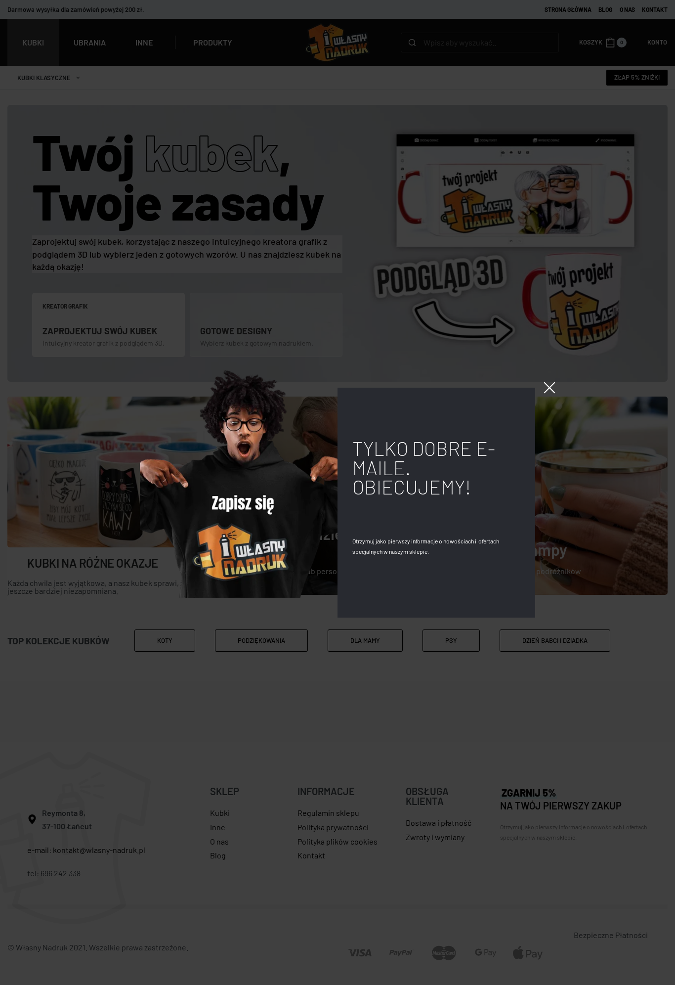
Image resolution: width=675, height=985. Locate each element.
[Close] (549, 388)
